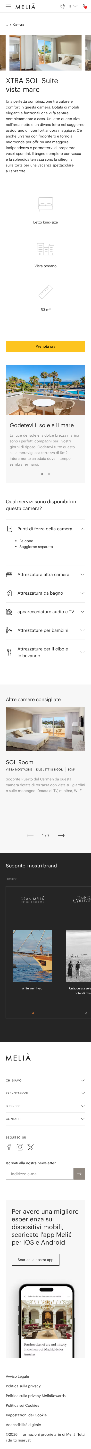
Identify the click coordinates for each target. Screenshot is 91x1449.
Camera (18, 24)
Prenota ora (46, 346)
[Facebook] (9, 1147)
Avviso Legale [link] (17, 1376)
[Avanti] (61, 835)
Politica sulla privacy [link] (23, 1386)
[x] (30, 1147)
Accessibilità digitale (23, 1424)
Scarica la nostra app (35, 1259)
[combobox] (73, 6)
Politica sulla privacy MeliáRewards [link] (36, 1395)
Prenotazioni (17, 1093)
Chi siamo (14, 1080)
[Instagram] (20, 1147)
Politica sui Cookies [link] (22, 1405)
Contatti (13, 1119)
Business (13, 1106)
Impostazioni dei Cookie (26, 1415)
